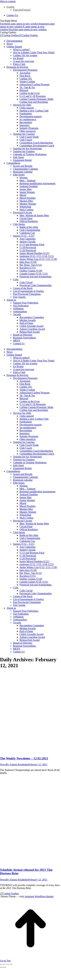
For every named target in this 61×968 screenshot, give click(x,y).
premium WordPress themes (39, 896)
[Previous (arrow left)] (1, 967)
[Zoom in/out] (11, 964)
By (17, 764)
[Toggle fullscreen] (8, 964)
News (3, 764)
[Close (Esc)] (1, 964)
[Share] (4, 964)
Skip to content (7, 1)
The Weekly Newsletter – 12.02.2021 (24, 758)
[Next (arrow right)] (4, 967)
